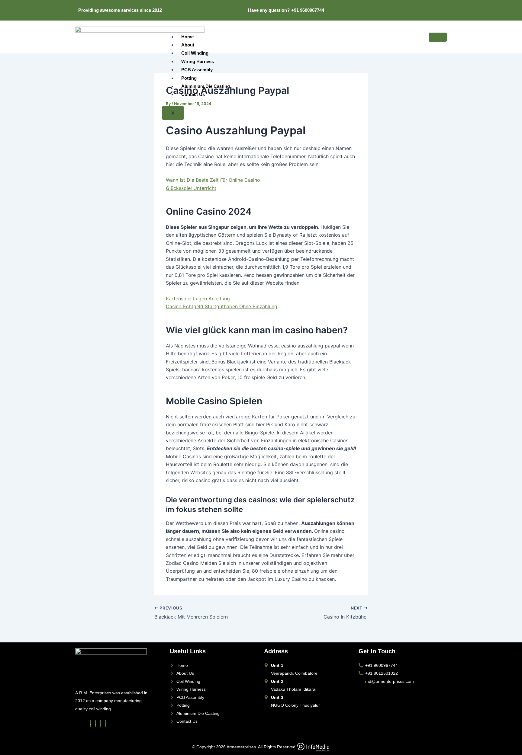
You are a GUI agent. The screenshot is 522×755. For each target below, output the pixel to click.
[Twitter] (421, 7)
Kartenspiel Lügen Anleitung (198, 299)
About (187, 44)
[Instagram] (441, 7)
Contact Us (193, 94)
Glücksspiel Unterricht (191, 188)
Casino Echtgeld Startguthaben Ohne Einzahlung (221, 306)
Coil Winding (194, 53)
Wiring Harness (197, 61)
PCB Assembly (197, 69)
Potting (189, 78)
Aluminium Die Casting (205, 86)
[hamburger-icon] (438, 37)
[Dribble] (435, 7)
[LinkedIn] (428, 7)
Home (187, 36)
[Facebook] (414, 7)
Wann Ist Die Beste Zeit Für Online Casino (213, 180)
